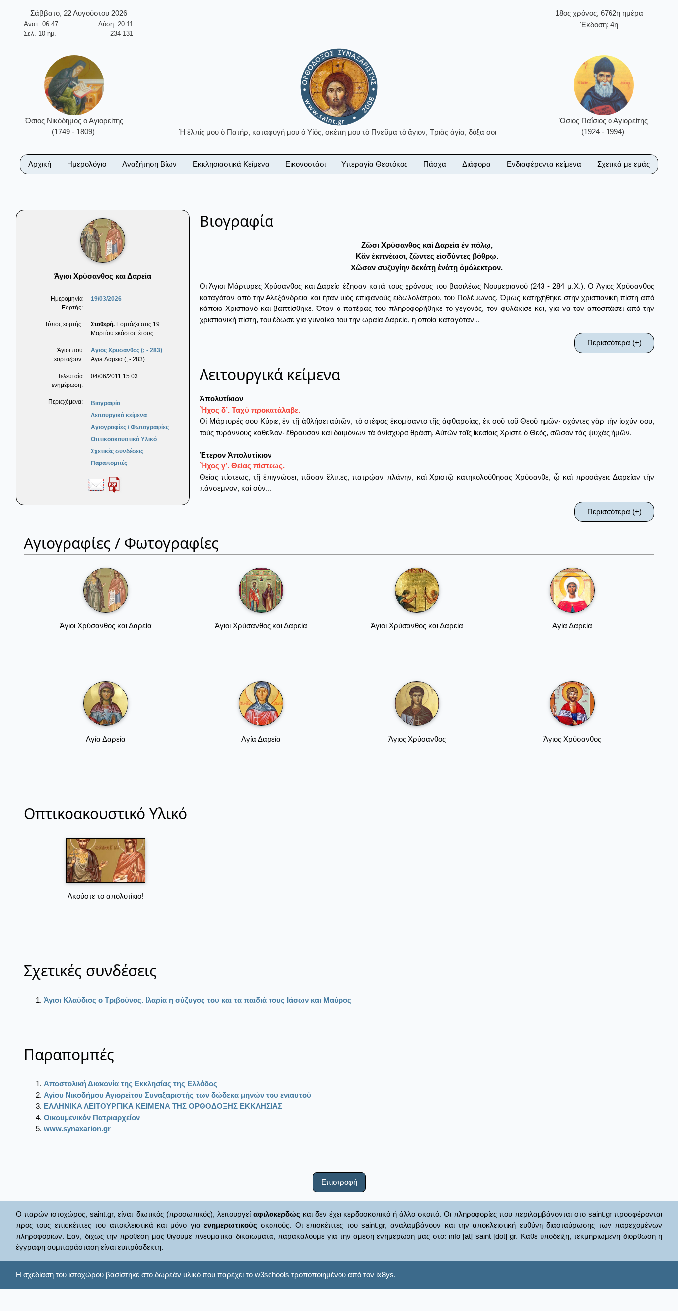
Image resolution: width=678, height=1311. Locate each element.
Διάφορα (476, 164)
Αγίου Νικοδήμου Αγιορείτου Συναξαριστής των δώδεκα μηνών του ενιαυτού (177, 1095)
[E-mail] (96, 484)
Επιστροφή (339, 1182)
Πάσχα (434, 164)
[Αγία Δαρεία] (572, 590)
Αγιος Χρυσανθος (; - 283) (126, 350)
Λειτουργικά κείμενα (119, 415)
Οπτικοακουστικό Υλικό (124, 439)
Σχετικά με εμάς (623, 164)
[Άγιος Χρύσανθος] (417, 703)
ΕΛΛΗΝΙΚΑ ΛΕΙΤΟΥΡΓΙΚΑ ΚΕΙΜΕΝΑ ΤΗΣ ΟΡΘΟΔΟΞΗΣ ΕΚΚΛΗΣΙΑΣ (163, 1106)
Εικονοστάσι (305, 164)
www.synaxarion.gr (77, 1128)
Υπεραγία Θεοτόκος (374, 164)
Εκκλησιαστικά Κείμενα (231, 164)
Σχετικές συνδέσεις (117, 451)
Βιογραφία (105, 403)
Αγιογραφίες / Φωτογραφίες (130, 427)
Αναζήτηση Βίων (149, 164)
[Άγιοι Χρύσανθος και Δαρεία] (105, 590)
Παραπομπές (109, 463)
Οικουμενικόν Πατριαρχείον (92, 1117)
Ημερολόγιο (86, 164)
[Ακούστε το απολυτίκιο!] (105, 860)
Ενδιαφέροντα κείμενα (544, 164)
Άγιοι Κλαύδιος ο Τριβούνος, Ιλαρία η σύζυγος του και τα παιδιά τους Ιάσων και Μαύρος (197, 1000)
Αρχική (39, 164)
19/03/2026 (106, 298)
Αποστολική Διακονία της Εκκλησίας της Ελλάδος (130, 1084)
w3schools (272, 1274)
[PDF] (114, 484)
